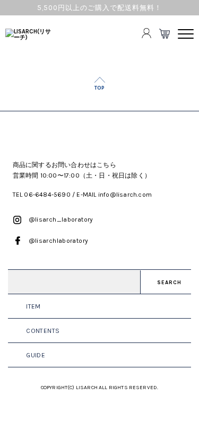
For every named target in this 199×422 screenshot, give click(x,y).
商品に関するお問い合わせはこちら (64, 165)
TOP (99, 88)
